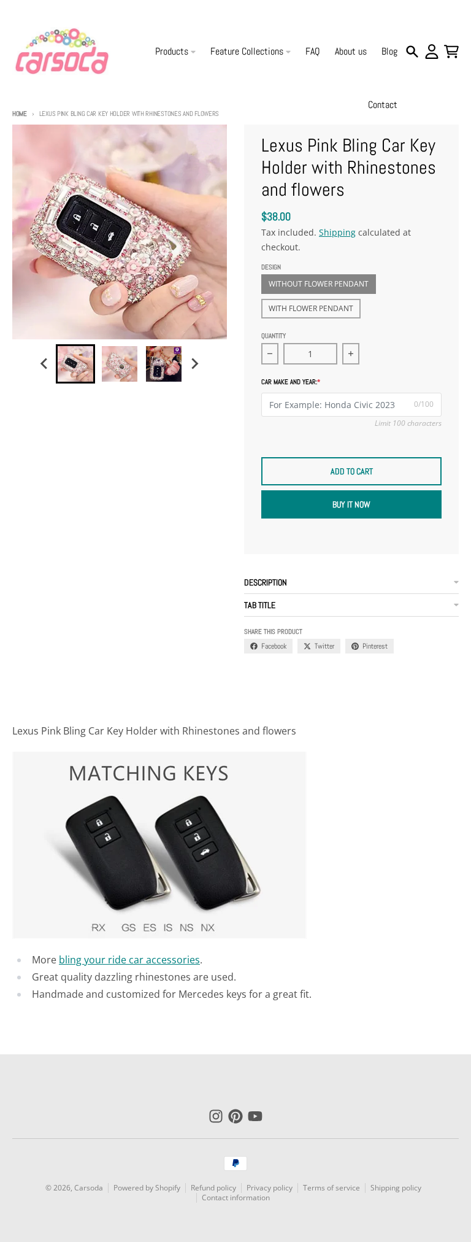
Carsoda (88, 1187)
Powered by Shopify (146, 1187)
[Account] (431, 51)
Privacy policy (270, 1187)
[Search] (412, 51)
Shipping (337, 232)
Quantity (273, 335)
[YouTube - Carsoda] (255, 1116)
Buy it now (351, 504)
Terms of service (331, 1187)
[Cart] (451, 51)
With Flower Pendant (311, 308)
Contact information (236, 1197)
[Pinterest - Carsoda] (235, 1116)
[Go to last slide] (44, 364)
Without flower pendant (319, 284)
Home (19, 113)
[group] (75, 364)
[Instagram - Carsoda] (216, 1116)
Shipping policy (395, 1187)
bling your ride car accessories (129, 959)
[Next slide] (194, 364)
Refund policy (213, 1187)
